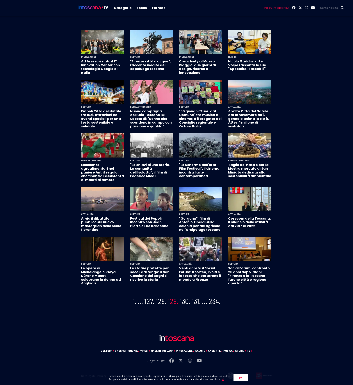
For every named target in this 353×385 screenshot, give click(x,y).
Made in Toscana (91, 160)
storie (240, 350)
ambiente (215, 350)
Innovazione (88, 56)
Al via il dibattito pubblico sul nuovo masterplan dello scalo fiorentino (101, 224)
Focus (142, 8)
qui (222, 379)
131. (196, 301)
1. (134, 301)
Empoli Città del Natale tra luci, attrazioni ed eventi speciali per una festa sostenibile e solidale (101, 119)
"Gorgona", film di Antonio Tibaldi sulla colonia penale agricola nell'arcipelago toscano (199, 224)
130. (185, 301)
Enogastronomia (140, 106)
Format (158, 8)
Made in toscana (163, 350)
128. (161, 301)
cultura (107, 350)
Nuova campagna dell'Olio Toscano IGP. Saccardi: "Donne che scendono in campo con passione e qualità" (151, 119)
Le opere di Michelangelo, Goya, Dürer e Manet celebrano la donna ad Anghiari (101, 275)
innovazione (185, 350)
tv (249, 350)
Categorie (123, 8)
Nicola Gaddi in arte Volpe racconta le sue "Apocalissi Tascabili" (247, 65)
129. (173, 301)
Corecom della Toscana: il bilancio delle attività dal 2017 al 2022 (249, 222)
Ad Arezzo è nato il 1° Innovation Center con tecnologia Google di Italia (100, 67)
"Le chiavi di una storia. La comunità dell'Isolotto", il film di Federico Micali (150, 170)
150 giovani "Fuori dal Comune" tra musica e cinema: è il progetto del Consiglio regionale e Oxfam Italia (200, 119)
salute (201, 350)
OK (240, 377)
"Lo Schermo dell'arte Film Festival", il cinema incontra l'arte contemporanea (199, 170)
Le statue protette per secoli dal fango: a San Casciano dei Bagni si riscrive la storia (150, 274)
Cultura (135, 56)
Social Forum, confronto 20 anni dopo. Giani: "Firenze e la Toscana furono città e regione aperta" (249, 275)
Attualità (234, 106)
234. (214, 301)
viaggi (145, 350)
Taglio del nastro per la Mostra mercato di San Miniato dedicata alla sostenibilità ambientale (249, 170)
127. (149, 301)
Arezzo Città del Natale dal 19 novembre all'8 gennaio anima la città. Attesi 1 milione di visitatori (248, 119)
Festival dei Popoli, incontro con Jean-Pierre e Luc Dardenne (149, 222)
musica (228, 350)
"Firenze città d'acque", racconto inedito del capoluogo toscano (150, 65)
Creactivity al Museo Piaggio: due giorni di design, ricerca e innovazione (197, 67)
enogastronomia (127, 350)
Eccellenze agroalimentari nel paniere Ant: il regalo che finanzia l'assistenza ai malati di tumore (102, 172)
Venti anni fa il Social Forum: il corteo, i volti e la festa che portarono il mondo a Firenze (200, 274)
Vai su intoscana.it (277, 8)
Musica (232, 56)
